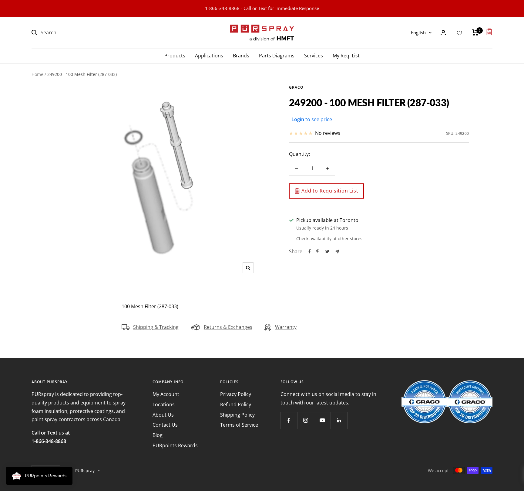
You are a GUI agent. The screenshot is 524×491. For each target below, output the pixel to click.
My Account (166, 394)
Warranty (286, 327)
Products (174, 55)
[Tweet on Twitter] (327, 251)
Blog (158, 435)
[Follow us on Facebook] (288, 420)
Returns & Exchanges (228, 327)
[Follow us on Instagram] (305, 420)
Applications (209, 55)
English (418, 32)
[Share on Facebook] (309, 251)
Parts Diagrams (276, 55)
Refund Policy (235, 404)
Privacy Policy (235, 394)
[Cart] (475, 32)
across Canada (103, 419)
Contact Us (165, 424)
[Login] (443, 32)
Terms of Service (239, 424)
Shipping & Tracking (156, 327)
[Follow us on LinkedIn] (339, 420)
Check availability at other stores (329, 238)
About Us (163, 414)
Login (297, 119)
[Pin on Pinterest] (317, 251)
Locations (164, 404)
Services (313, 55)
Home (37, 74)
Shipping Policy (237, 414)
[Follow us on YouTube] (322, 420)
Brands (241, 55)
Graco (296, 87)
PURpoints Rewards (175, 445)
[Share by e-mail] (337, 252)
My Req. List (346, 55)
